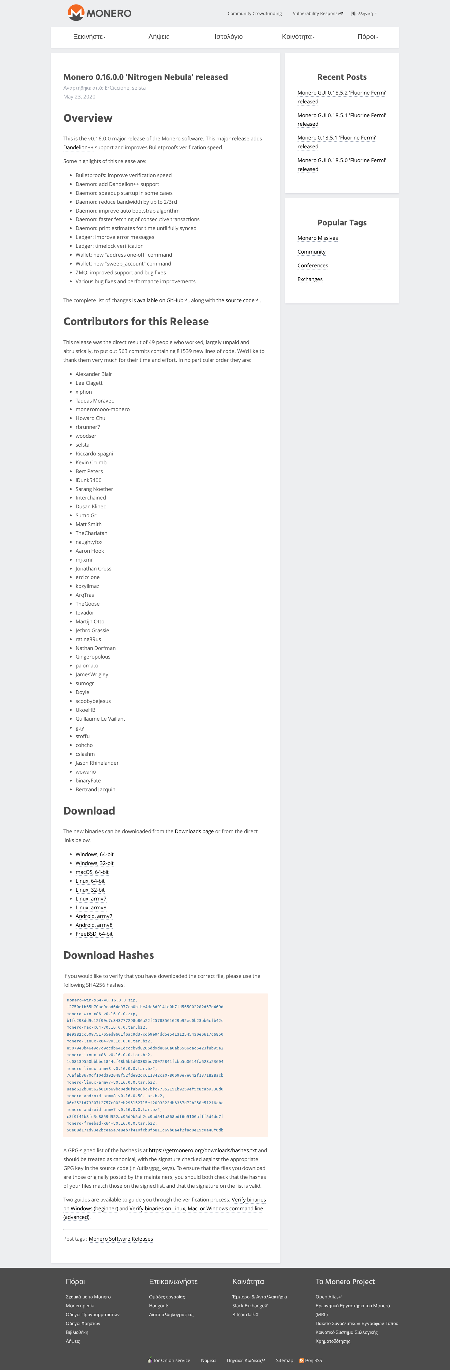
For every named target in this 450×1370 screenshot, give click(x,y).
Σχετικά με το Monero (88, 1297)
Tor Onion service (171, 1360)
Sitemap (284, 1360)
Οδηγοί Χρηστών (83, 1323)
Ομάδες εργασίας (167, 1297)
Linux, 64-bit (90, 880)
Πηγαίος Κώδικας (244, 1360)
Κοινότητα (297, 37)
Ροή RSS (313, 1360)
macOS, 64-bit (92, 871)
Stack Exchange (248, 1305)
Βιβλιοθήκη (77, 1332)
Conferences (313, 265)
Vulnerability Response (316, 13)
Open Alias (327, 1297)
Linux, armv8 (91, 907)
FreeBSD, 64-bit (94, 933)
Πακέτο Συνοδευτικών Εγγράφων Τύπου (357, 1323)
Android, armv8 (94, 924)
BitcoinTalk (243, 1314)
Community (312, 251)
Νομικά (208, 1360)
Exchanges (310, 279)
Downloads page (194, 831)
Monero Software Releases (121, 1238)
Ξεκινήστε (88, 37)
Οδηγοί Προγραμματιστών (93, 1314)
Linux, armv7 (91, 898)
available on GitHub (160, 300)
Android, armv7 (94, 915)
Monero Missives (318, 237)
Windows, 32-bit (95, 863)
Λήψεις (159, 37)
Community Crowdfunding (255, 13)
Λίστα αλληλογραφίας (171, 1314)
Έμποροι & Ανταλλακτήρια (259, 1297)
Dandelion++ (78, 147)
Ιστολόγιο (229, 37)
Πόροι (366, 37)
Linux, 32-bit (90, 889)
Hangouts (159, 1305)
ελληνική (365, 13)
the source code (235, 300)
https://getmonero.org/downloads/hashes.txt (203, 1150)
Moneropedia (80, 1305)
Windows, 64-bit (95, 854)
